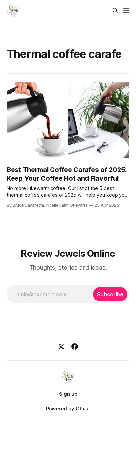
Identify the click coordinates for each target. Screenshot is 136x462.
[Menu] (126, 10)
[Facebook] (74, 346)
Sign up (68, 394)
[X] (61, 346)
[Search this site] (115, 10)
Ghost (83, 408)
